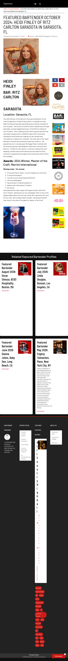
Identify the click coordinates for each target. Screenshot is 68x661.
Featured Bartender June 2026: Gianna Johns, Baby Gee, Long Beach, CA (8, 353)
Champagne (38, 606)
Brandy (37, 599)
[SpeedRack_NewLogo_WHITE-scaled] (58, 205)
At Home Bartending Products (24, 449)
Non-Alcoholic (39, 627)
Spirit (37, 638)
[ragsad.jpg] (58, 156)
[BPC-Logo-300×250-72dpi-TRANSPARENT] (58, 121)
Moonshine (38, 623)
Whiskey (42, 641)
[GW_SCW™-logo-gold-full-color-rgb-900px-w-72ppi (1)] (58, 109)
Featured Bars (24, 444)
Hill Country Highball (37, 477)
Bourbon (41, 595)
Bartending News (55, 433)
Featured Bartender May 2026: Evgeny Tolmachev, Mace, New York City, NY (44, 353)
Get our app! (58, 656)
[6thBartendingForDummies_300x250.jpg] (58, 216)
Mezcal (42, 619)
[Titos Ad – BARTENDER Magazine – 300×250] (58, 194)
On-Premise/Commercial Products (26, 457)
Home (5, 9)
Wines (42, 645)
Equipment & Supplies (55, 438)
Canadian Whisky (39, 602)
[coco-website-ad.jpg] (58, 133)
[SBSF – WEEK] (58, 182)
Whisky (37, 645)
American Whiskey (40, 591)
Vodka (37, 641)
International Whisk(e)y (38, 615)
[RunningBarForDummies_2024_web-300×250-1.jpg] (58, 228)
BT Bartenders (13, 9)
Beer (37, 595)
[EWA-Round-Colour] (58, 102)
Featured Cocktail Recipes (23, 433)
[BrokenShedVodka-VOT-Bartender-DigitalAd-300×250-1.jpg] (58, 144)
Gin (41, 610)
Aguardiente (38, 588)
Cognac (37, 610)
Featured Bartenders (24, 440)
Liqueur (37, 619)
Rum (37, 630)
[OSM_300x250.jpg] (58, 168)
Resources (54, 443)
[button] (35, 3)
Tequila (41, 638)
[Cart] (40, 4)
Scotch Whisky (39, 634)
